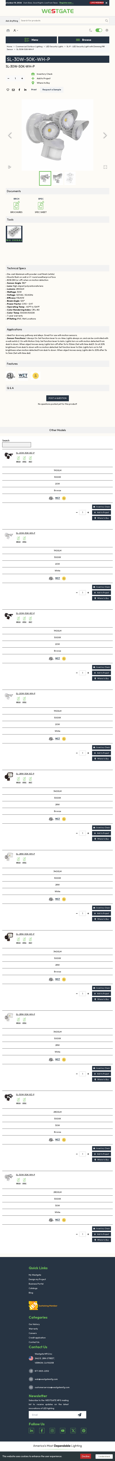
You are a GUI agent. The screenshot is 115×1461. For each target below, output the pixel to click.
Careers (33, 1333)
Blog (31, 1292)
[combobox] (61, 20)
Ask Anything (12, 20)
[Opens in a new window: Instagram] (52, 1430)
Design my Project (37, 1279)
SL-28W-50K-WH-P (25, 1014)
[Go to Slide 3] (70, 178)
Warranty (33, 1328)
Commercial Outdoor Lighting (30, 46)
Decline (86, 1456)
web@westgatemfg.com (46, 1379)
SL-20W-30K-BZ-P (25, 453)
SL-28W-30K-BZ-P (25, 773)
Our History (34, 1324)
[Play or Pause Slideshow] (10, 167)
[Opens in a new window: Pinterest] (83, 1430)
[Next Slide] (105, 135)
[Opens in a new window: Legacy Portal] (8, 30)
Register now (63, 3)
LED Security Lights (55, 46)
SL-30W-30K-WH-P (25, 1174)
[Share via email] (14, 90)
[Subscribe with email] (79, 1414)
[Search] (106, 20)
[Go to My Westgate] (14, 30)
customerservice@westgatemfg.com (51, 1387)
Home (11, 46)
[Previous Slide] (10, 135)
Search (5, 440)
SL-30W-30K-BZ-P (25, 1094)
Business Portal (36, 1283)
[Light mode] (107, 30)
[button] (57, 135)
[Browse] (78, 39)
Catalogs (33, 1288)
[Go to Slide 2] (58, 178)
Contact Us (34, 1342)
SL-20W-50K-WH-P (25, 693)
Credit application (37, 1337)
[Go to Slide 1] (45, 178)
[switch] (99, 30)
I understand (104, 1456)
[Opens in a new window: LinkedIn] (31, 1430)
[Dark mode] (90, 30)
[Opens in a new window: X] (73, 1430)
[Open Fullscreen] (105, 167)
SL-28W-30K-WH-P (25, 854)
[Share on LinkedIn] (26, 90)
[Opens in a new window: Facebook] (41, 1430)
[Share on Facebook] (20, 90)
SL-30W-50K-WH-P (25, 49)
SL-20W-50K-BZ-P (25, 613)
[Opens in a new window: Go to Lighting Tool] (14, 234)
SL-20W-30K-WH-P (25, 533)
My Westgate (35, 1275)
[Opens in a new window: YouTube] (62, 1430)
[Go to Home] (57, 11)
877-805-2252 (42, 1371)
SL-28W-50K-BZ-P (25, 934)
